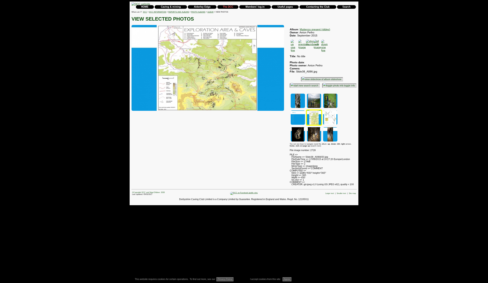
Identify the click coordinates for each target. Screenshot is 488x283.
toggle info (350, 85)
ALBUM (210, 12)
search (315, 85)
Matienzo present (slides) (315, 29)
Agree (287, 279)
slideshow (336, 79)
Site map (352, 193)
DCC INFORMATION (157, 12)
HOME (144, 6)
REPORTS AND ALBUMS (178, 12)
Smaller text (341, 193)
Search (346, 6)
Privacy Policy (225, 279)
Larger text (329, 193)
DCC (145, 12)
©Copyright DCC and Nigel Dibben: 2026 (148, 192)
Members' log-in (255, 6)
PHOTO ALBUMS (198, 12)
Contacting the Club (318, 6)
